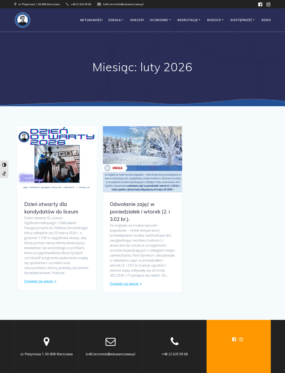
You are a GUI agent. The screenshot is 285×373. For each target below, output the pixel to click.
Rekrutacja (188, 20)
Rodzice (214, 20)
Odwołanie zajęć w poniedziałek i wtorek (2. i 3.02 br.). (140, 211)
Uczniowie (159, 20)
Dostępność (241, 20)
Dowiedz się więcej (38, 281)
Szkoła (114, 20)
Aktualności (91, 20)
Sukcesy (137, 20)
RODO (266, 20)
